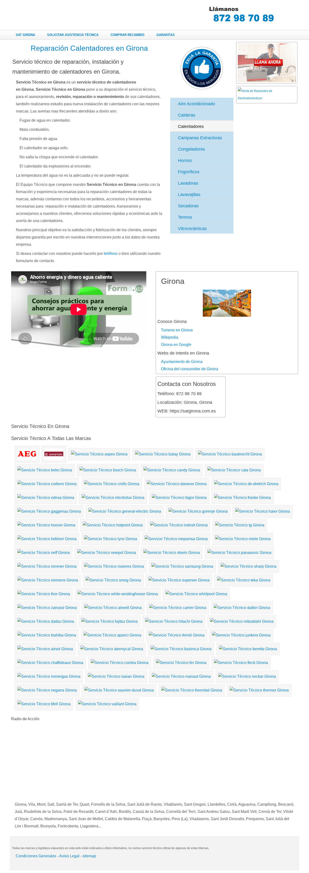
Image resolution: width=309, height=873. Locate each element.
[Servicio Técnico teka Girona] (244, 579)
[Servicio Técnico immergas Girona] (49, 675)
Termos (185, 217)
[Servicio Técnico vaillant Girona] (107, 703)
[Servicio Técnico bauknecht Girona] (230, 453)
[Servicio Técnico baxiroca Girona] (181, 648)
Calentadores (191, 126)
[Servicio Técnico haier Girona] (263, 510)
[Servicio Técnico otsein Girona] (172, 552)
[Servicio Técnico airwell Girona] (114, 607)
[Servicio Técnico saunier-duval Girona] (120, 689)
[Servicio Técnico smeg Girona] (114, 579)
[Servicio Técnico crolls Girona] (112, 483)
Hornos (185, 160)
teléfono (111, 253)
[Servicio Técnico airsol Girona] (46, 648)
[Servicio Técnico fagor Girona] (180, 497)
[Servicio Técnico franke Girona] (243, 497)
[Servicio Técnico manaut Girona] (182, 675)
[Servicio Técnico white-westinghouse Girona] (118, 593)
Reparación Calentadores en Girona (89, 48)
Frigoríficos (188, 171)
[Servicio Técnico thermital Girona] (192, 689)
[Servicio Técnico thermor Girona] (260, 689)
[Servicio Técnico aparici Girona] (113, 634)
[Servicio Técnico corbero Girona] (47, 483)
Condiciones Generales (36, 856)
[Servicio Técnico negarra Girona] (48, 689)
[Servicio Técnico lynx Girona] (111, 538)
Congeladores (191, 149)
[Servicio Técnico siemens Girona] (48, 579)
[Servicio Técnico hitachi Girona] (174, 620)
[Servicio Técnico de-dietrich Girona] (246, 483)
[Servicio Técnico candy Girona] (172, 469)
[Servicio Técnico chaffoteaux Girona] (51, 662)
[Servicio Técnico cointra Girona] (120, 662)
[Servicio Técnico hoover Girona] (47, 524)
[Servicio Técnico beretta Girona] (248, 648)
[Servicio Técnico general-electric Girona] (125, 510)
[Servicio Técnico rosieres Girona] (114, 565)
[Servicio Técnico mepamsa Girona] (176, 538)
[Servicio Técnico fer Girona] (181, 662)
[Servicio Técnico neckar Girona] (248, 675)
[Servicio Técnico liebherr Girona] (47, 538)
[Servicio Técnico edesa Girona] (46, 497)
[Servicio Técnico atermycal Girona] (112, 648)
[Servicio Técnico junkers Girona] (241, 634)
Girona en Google (176, 344)
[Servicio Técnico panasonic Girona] (240, 552)
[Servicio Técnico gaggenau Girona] (50, 510)
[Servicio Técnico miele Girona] (243, 538)
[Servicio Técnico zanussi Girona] (48, 607)
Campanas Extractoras (200, 137)
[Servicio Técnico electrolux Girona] (113, 497)
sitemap (89, 856)
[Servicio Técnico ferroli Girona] (177, 634)
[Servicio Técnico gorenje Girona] (199, 510)
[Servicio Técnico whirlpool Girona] (197, 593)
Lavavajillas (189, 194)
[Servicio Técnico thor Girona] (44, 593)
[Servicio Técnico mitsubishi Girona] (242, 620)
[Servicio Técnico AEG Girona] (28, 453)
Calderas (186, 115)
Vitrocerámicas (192, 228)
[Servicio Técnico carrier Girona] (178, 607)
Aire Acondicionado (196, 103)
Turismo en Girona (177, 330)
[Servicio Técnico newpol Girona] (107, 552)
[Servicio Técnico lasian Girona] (116, 675)
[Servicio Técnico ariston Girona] (54, 453)
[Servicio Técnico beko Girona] (45, 469)
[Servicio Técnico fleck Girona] (241, 662)
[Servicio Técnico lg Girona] (240, 524)
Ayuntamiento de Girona (182, 362)
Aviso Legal (69, 856)
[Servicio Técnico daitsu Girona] (46, 620)
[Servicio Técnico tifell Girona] (44, 703)
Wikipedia (169, 337)
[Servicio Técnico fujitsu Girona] (110, 620)
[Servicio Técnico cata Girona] (235, 469)
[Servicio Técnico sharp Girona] (249, 565)
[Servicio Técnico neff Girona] (44, 552)
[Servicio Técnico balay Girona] (163, 453)
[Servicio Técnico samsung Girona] (183, 565)
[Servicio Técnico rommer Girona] (47, 565)
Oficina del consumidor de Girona (189, 369)
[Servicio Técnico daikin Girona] (242, 607)
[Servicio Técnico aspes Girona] (99, 453)
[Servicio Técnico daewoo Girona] (177, 483)
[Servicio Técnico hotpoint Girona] (113, 524)
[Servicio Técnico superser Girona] (179, 579)
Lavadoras (188, 183)
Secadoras (188, 205)
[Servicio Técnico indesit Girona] (179, 524)
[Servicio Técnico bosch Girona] (108, 469)
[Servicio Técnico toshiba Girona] (47, 634)
